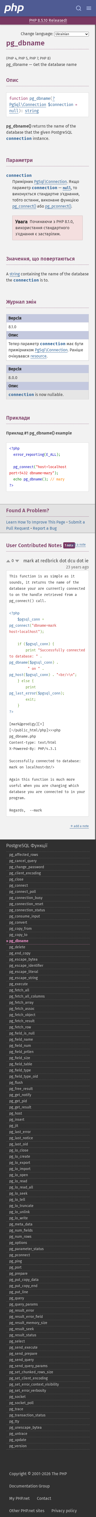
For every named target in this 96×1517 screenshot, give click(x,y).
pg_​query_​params (23, 1304)
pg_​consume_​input (24, 916)
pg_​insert (16, 1119)
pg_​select (17, 1341)
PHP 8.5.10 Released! (48, 20)
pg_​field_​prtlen (21, 1052)
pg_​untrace (18, 1434)
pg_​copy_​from (20, 928)
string (32, 110)
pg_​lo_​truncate (21, 1206)
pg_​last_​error (20, 1132)
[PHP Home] (14, 8)
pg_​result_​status (22, 1335)
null (13, 110)
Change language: (37, 33)
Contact (44, 1498)
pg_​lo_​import (19, 1169)
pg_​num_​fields (21, 1230)
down (17, 561)
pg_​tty (14, 1421)
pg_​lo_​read (18, 1181)
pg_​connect (18, 885)
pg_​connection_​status (27, 910)
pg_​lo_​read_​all (21, 1187)
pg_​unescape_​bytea (25, 1427)
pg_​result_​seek (21, 1329)
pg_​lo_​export (19, 1163)
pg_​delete (17, 947)
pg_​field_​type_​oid (23, 1076)
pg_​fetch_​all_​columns (27, 996)
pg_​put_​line (18, 1292)
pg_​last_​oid (18, 1144)
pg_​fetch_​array (21, 1002)
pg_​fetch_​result (22, 1021)
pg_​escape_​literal (23, 972)
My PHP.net (19, 1498)
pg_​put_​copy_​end (23, 1286)
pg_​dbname (18, 941)
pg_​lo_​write (18, 1218)
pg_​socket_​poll (21, 1403)
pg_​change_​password (26, 867)
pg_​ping (15, 1261)
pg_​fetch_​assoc (22, 1009)
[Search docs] (78, 8)
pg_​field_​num (20, 1045)
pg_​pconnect (19, 1255)
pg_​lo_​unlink (19, 1212)
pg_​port (15, 1267)
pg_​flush (16, 1082)
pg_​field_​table (20, 1064)
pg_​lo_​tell (17, 1199)
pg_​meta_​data (21, 1224)
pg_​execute (18, 984)
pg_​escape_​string (23, 978)
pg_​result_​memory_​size (28, 1323)
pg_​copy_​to (18, 935)
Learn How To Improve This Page (35, 522)
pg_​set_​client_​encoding (28, 1378)
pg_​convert (18, 922)
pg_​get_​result (20, 1107)
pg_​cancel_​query (23, 861)
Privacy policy (64, 1510)
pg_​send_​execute (23, 1347)
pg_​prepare (18, 1273)
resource (38, 356)
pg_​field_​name (21, 1039)
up (9, 561)
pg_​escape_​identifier (26, 965)
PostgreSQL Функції (26, 845)
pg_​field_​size (19, 1058)
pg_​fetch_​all (19, 990)
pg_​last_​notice (21, 1138)
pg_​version (18, 1446)
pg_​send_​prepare (23, 1353)
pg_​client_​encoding (25, 873)
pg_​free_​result (21, 1089)
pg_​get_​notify (20, 1095)
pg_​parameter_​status (26, 1249)
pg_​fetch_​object (22, 1015)
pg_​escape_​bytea (23, 959)
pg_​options (18, 1243)
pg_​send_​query (21, 1360)
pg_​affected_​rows (23, 855)
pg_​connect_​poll (22, 892)
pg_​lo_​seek (18, 1193)
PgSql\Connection (27, 104)
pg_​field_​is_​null (22, 1033)
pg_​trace (16, 1409)
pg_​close (16, 879)
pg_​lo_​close (18, 1150)
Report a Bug (45, 528)
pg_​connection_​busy (25, 898)
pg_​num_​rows (20, 1236)
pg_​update (17, 1440)
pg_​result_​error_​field (26, 1317)
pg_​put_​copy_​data (24, 1280)
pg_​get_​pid (18, 1101)
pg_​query (16, 1298)
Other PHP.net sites (26, 1510)
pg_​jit (13, 1126)
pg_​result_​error (21, 1310)
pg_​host (15, 1113)
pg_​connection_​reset (26, 904)
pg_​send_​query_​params (28, 1366)
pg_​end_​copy (19, 953)
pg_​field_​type (20, 1070)
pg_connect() (24, 206)
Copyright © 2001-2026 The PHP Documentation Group (38, 1480)
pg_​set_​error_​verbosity (27, 1390)
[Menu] (89, 8)
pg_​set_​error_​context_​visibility (34, 1384)
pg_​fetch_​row (20, 1027)
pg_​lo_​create (19, 1156)
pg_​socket (17, 1397)
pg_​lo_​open (18, 1175)
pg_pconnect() (58, 206)
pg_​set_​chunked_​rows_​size (31, 1372)
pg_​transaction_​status (27, 1415)
